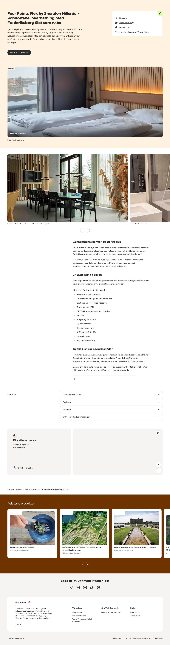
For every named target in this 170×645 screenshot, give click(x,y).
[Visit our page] (78, 588)
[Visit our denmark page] (71, 588)
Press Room (77, 612)
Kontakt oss (135, 616)
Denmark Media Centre (111, 612)
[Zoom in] (158, 464)
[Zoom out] (158, 471)
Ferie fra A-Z (135, 612)
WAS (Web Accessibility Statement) (148, 638)
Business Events (79, 616)
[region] (118, 452)
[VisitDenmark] (23, 602)
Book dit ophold (17, 52)
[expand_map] (158, 432)
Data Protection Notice (121, 638)
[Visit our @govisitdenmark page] (92, 588)
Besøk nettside (125, 23)
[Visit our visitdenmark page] (85, 588)
